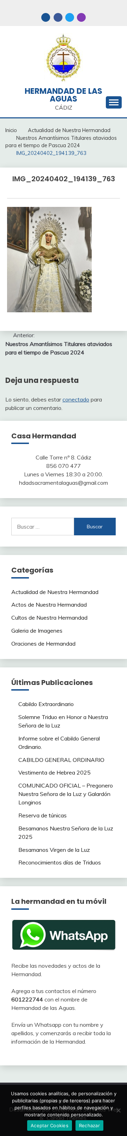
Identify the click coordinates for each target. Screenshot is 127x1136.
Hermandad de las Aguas (63, 95)
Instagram (81, 17)
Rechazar (89, 1125)
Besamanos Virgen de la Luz (54, 849)
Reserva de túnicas (42, 815)
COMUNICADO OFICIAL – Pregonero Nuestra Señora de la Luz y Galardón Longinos (65, 794)
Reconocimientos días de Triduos (59, 862)
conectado (75, 399)
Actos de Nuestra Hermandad (49, 604)
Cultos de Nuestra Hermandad (49, 617)
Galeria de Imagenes (36, 630)
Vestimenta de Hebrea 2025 (54, 772)
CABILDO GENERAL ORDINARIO (61, 759)
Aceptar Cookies (49, 1125)
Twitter (69, 17)
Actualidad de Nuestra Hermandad (54, 591)
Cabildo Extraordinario (46, 703)
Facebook (58, 17)
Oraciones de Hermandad (43, 643)
